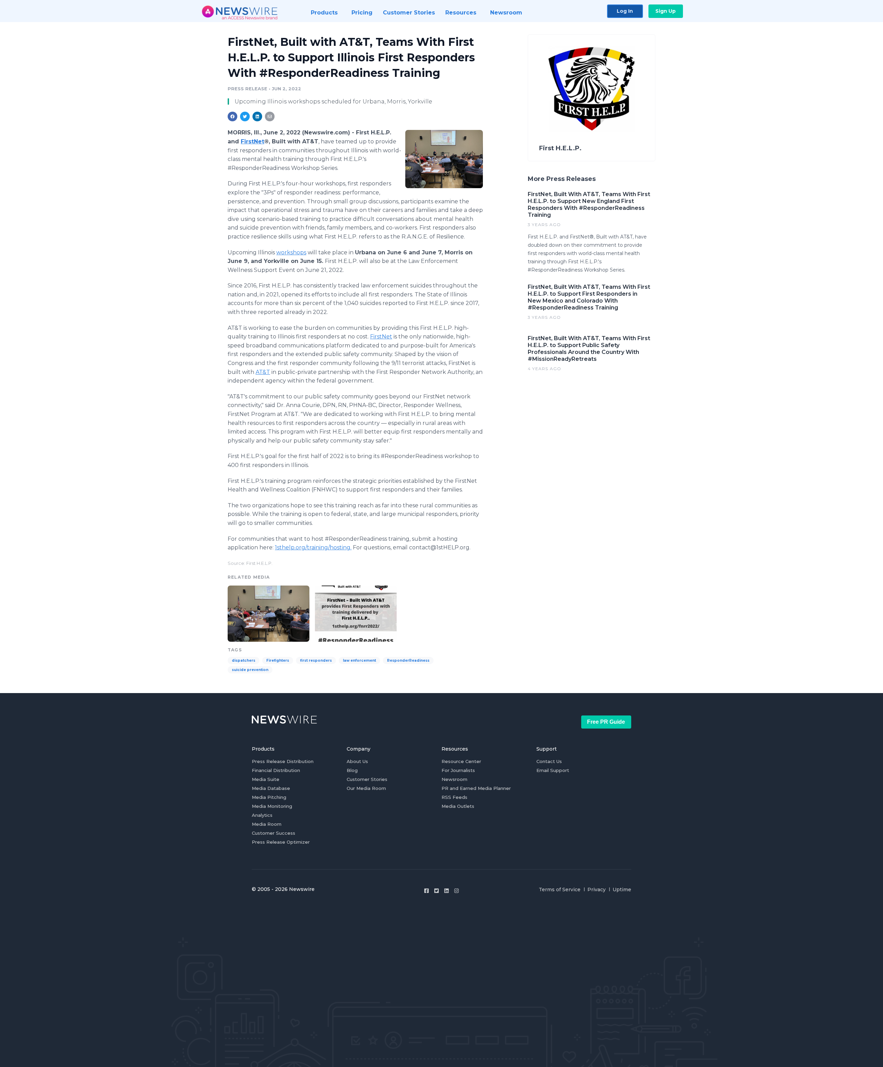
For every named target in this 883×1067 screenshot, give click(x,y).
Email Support (552, 770)
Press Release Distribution (283, 761)
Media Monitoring (272, 806)
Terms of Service (560, 889)
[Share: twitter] (245, 116)
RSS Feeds (454, 797)
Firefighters (277, 660)
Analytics (262, 815)
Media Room (266, 824)
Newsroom (454, 779)
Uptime (622, 889)
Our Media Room (366, 788)
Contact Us (549, 761)
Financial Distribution (276, 770)
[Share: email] (270, 116)
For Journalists (458, 770)
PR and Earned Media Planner (476, 788)
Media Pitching (269, 797)
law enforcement (359, 660)
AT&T (263, 372)
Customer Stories (367, 779)
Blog (352, 770)
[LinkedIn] (446, 890)
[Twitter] (436, 890)
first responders (316, 660)
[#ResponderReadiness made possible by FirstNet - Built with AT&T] (356, 613)
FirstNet (381, 336)
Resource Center (461, 761)
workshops (291, 252)
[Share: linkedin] (257, 116)
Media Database (271, 788)
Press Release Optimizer (281, 842)
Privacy (596, 889)
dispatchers (243, 660)
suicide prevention (250, 670)
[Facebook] (426, 890)
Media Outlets (458, 806)
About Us (357, 761)
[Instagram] (456, 890)
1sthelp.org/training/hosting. (313, 547)
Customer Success (273, 833)
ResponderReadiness (408, 660)
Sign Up (665, 11)
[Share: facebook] (232, 116)
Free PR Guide (606, 722)
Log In (625, 11)
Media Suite (265, 779)
